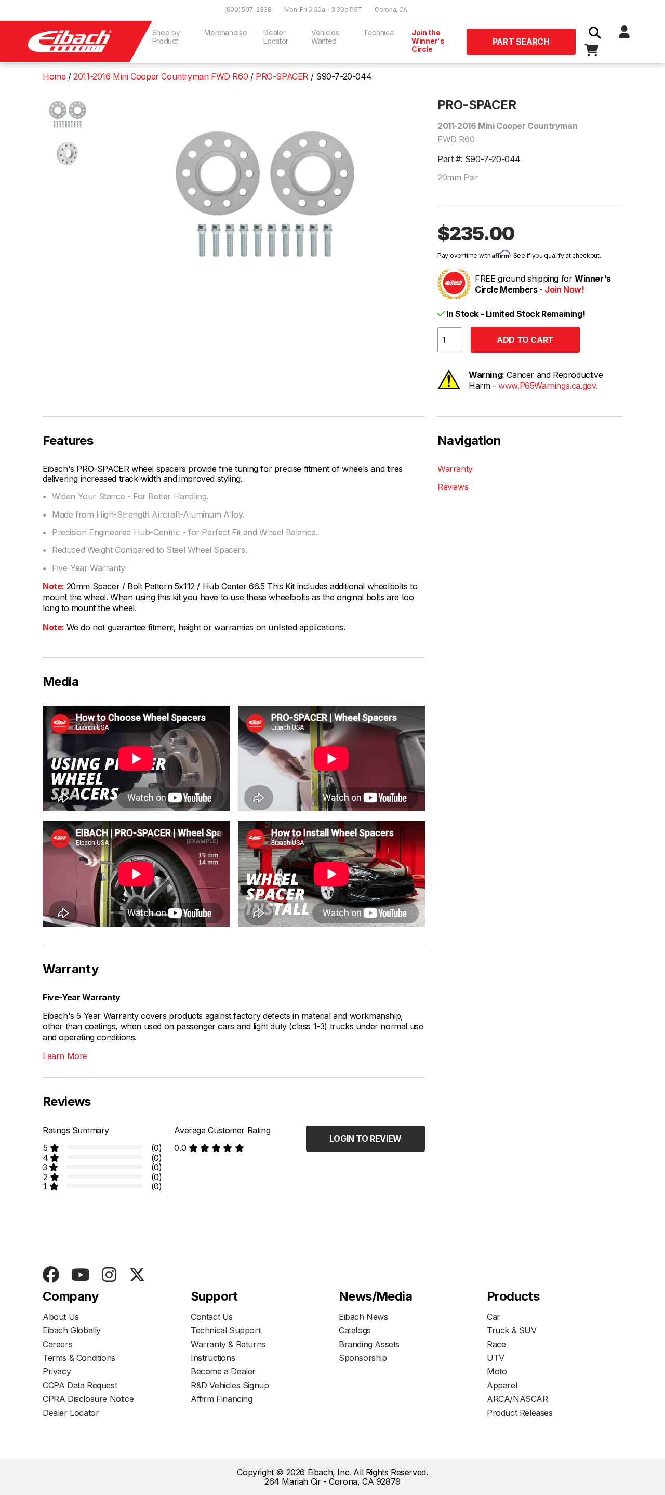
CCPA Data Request (80, 1385)
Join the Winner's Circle (427, 41)
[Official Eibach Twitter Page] (137, 1275)
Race (496, 1344)
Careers (57, 1344)
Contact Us (212, 1316)
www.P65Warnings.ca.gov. (547, 385)
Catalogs (355, 1330)
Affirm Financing (221, 1399)
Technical (379, 32)
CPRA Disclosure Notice (88, 1399)
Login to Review (365, 1138)
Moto (497, 1371)
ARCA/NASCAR (517, 1399)
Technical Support (225, 1330)
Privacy (57, 1371)
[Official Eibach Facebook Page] (51, 1275)
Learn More (65, 1056)
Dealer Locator (275, 36)
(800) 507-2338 (248, 10)
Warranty (455, 469)
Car (493, 1316)
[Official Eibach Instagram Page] (109, 1275)
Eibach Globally (72, 1330)
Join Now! (564, 289)
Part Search (521, 41)
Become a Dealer (223, 1371)
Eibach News (363, 1316)
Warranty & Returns (228, 1344)
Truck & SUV (512, 1330)
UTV (495, 1357)
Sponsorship (363, 1357)
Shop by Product (166, 36)
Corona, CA (391, 10)
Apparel (502, 1385)
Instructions (213, 1357)
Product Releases (520, 1413)
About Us (61, 1316)
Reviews (452, 487)
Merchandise (225, 32)
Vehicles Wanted (325, 36)
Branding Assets (369, 1344)
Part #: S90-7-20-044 (479, 159)
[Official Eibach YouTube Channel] (80, 1275)
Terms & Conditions (79, 1357)
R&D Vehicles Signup (230, 1385)
